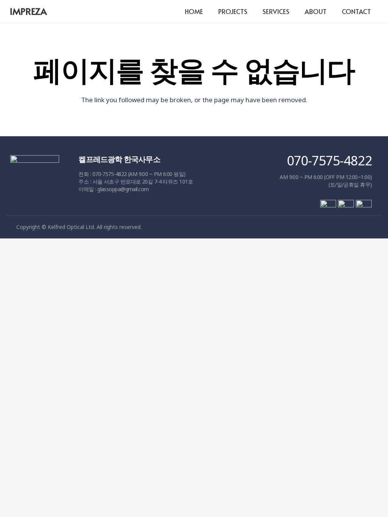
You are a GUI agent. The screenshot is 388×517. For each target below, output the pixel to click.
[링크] (34, 185)
